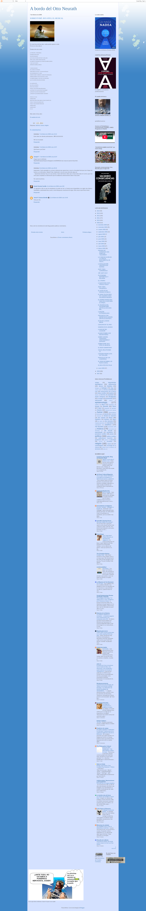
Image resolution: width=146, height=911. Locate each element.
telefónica (112, 447)
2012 (98, 215)
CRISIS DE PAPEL (102, 647)
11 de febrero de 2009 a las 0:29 (55, 186)
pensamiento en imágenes (104, 505)
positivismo (98, 439)
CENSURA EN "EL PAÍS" (105, 324)
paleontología (98, 432)
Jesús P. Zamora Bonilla (41, 197)
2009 (98, 222)
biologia (97, 388)
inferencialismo (112, 412)
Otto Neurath (108, 430)
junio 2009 (101, 239)
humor (42, 125)
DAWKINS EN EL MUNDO (105, 327)
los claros (100, 421)
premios (106, 439)
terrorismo (97, 449)
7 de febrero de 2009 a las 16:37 (48, 156)
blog (112, 388)
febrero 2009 (101, 248)
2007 (98, 373)
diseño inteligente (100, 396)
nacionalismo (112, 429)
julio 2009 (101, 236)
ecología (100, 398)
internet (106, 414)
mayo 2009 (101, 241)
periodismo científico (100, 434)
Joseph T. (36, 156)
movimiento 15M (112, 426)
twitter (104, 449)
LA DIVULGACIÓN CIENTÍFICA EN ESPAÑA (103, 265)
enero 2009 (101, 368)
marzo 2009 (101, 246)
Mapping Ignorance (102, 631)
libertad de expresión (110, 415)
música (100, 429)
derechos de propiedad (106, 394)
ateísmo (38, 125)
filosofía (105, 406)
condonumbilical (101, 567)
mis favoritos (99, 426)
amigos (97, 382)
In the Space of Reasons (104, 808)
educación (98, 400)
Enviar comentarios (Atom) (65, 237)
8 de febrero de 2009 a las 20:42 (48, 168)
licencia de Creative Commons (99, 860)
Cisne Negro (100, 534)
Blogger (82, 907)
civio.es (99, 664)
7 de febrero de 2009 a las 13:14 (48, 134)
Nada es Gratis (101, 764)
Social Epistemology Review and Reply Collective (105, 596)
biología (104, 388)
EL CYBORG (101, 280)
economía (109, 398)
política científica (111, 436)
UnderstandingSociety (103, 491)
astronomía (112, 384)
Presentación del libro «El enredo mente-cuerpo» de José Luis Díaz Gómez (105, 843)
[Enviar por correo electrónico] (36, 123)
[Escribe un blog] (38, 123)
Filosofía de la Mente (102, 840)
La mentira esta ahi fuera (104, 795)
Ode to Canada (106, 492)
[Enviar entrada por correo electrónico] (33, 123)
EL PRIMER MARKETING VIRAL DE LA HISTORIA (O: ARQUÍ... (105, 301)
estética (97, 404)
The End (99, 722)
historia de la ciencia (110, 410)
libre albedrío (101, 417)
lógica (114, 419)
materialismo (98, 424)
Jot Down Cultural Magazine (105, 474)
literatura (106, 419)
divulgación (112, 396)
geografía (107, 408)
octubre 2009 (102, 229)
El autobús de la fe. (35, 117)
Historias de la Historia (103, 613)
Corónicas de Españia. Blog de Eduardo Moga (105, 457)
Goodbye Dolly (100, 555)
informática (99, 414)
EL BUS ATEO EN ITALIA (105, 365)
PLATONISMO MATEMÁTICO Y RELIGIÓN (103, 277)
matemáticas (110, 423)
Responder (37, 142)
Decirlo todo (106, 649)
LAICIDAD (113, 414)
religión (47, 125)
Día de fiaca (106, 568)
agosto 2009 (101, 234)
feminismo (111, 404)
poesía (111, 434)
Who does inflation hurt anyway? (105, 522)
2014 (98, 211)
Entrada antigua (87, 232)
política (98, 436)
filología (97, 406)
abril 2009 (101, 243)
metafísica (108, 424)
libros (111, 417)
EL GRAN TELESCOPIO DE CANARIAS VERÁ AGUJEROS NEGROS (105, 296)
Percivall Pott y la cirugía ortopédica (105, 783)
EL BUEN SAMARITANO (105, 347)
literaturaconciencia (102, 683)
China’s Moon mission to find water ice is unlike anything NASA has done (105, 634)
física (114, 406)
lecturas (99, 415)
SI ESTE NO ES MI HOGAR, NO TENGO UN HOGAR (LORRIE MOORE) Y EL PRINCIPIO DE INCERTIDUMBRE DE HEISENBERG (105, 687)
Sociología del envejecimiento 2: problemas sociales (107, 706)
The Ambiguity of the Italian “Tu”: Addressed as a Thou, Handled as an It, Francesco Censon (105, 599)
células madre (98, 389)
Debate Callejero (101, 720)
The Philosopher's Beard (104, 746)
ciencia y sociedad (108, 389)
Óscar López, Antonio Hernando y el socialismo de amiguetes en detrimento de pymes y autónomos (105, 477)
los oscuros (109, 421)
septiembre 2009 (103, 232)
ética (103, 404)
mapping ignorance (99, 423)
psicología (113, 439)
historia (99, 410)
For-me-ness (100, 583)
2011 (98, 218)
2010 (98, 220)
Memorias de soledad (103, 825)
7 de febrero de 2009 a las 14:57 (48, 147)
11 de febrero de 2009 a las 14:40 (59, 197)
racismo (100, 441)
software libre (105, 447)
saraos (109, 443)
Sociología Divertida (102, 702)
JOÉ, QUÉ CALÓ (102, 273)
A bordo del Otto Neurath (53, 8)
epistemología (101, 402)
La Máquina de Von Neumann (105, 582)
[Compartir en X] (39, 123)
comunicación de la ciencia (108, 391)
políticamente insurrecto (105, 438)
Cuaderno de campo (102, 728)
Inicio (62, 232)
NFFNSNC (97, 430)
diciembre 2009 (102, 224)
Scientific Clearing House (104, 520)
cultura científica (101, 393)
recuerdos (109, 441)
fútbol (99, 408)
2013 (98, 213)
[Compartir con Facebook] (41, 123)
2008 (98, 371)
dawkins (111, 393)
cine (96, 391)
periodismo (110, 432)
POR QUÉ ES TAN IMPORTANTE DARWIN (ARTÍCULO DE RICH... (105, 317)
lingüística (98, 419)
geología (114, 408)
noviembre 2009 (102, 227)
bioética (109, 386)
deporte (96, 394)
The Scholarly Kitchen (103, 553)
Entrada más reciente (37, 232)
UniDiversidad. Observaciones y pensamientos (105, 781)
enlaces (111, 400)
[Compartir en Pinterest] (42, 123)
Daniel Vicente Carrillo (40, 186)
